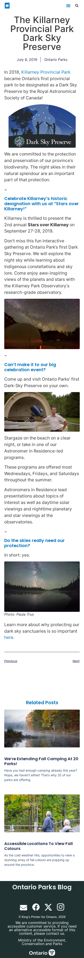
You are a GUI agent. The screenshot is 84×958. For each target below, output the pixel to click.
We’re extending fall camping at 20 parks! (41, 761)
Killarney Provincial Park (45, 72)
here (8, 637)
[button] (68, 5)
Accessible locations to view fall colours (38, 846)
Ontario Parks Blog (42, 887)
